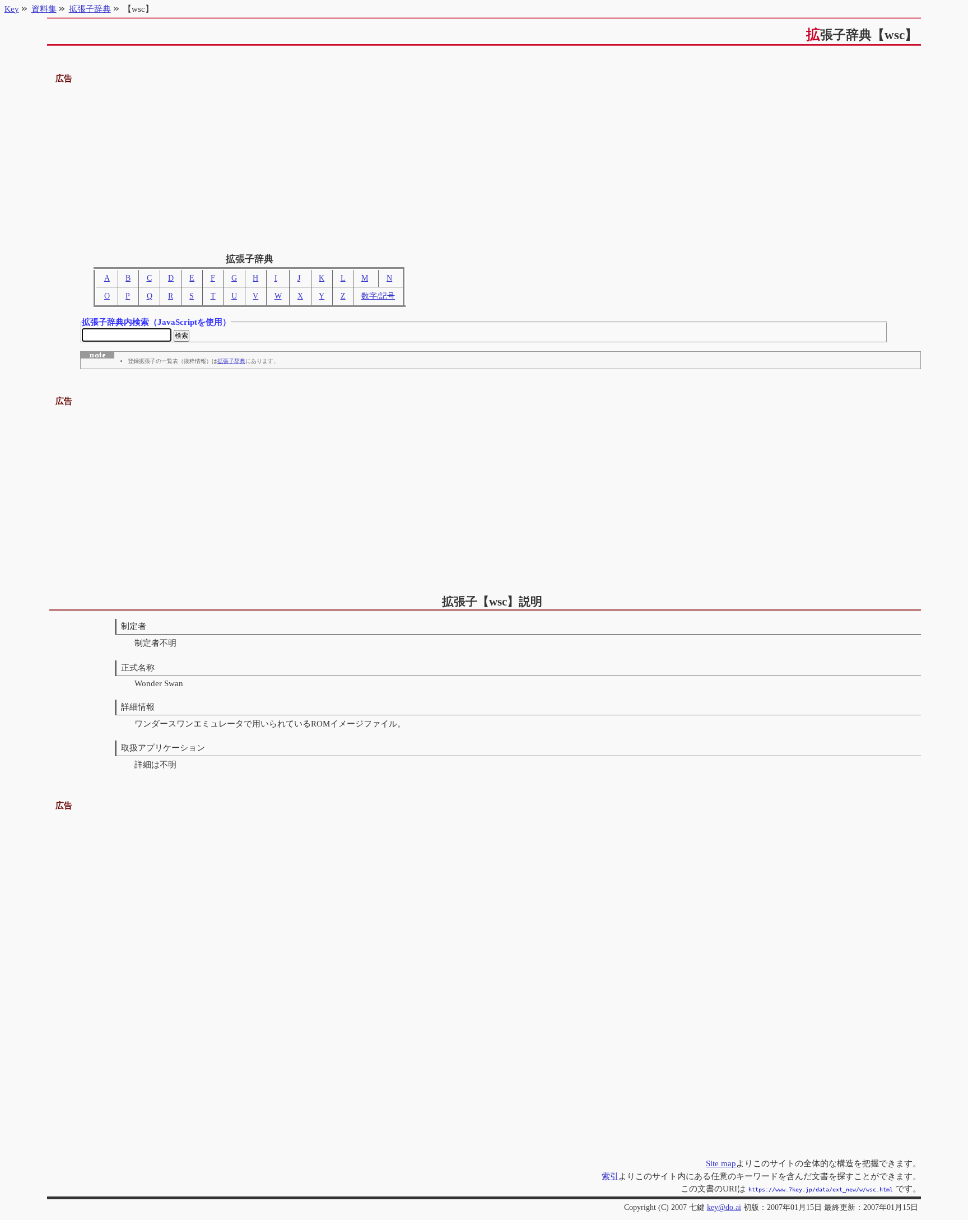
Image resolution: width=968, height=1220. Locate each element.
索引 (610, 1176)
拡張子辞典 (231, 361)
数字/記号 (378, 296)
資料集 (44, 8)
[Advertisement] (484, 164)
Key (11, 8)
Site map (721, 1163)
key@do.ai (724, 1207)
